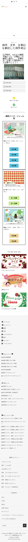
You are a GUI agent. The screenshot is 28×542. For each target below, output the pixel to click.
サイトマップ (5, 511)
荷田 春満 (8, 90)
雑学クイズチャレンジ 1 (8, 372)
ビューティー (7, 325)
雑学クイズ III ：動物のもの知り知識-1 (12, 439)
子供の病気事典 (6, 369)
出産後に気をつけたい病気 (9, 366)
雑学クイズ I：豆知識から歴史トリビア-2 (13, 429)
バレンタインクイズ (8, 270)
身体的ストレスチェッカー (9, 405)
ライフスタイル (7, 334)
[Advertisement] (14, 18)
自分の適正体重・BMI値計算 (10, 392)
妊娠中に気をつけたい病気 (9, 363)
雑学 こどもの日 (6, 465)
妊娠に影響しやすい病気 (8, 360)
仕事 (4, 331)
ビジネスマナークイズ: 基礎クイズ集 (12, 418)
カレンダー (6, 340)
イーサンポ (6, 322)
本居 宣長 (8, 83)
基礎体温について (7, 395)
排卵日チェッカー (7, 386)
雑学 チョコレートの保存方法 (10, 487)
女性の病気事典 (6, 357)
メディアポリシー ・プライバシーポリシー (13, 515)
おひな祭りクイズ (6, 469)
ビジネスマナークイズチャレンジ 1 (11, 376)
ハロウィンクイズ (6, 462)
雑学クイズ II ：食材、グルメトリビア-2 (13, 436)
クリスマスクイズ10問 (10, 309)
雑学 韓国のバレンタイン (9, 479)
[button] (14, 149)
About (3, 504)
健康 (4, 328)
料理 (4, 337)
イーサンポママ (7, 343)
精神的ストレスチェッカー (9, 401)
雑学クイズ (14, 42)
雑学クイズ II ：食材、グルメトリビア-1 (13, 432)
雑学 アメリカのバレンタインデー (11, 476)
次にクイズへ (14, 107)
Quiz (3, 497)
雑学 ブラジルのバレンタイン (10, 472)
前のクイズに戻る (14, 100)
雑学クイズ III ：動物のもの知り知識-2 (12, 442)
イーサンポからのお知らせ (9, 518)
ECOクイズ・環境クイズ (8, 448)
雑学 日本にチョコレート (9, 483)
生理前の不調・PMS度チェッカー (11, 389)
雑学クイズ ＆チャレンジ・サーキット (12, 445)
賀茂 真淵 (8, 86)
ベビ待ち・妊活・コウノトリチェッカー (13, 398)
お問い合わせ (5, 508)
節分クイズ (5, 289)
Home (3, 501)
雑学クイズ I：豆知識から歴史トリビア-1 (13, 426)
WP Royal (17, 539)
